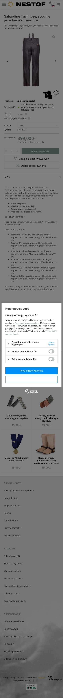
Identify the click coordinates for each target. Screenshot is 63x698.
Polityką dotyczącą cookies (27, 323)
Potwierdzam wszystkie (31, 370)
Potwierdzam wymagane (31, 379)
